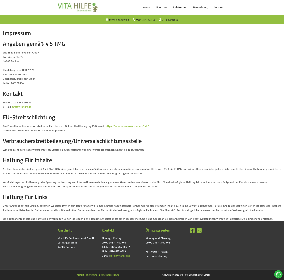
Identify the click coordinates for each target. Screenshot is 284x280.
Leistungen (180, 7)
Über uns (161, 7)
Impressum (91, 274)
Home (146, 7)
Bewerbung (200, 7)
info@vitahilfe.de (21, 106)
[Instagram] (199, 230)
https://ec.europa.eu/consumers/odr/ (127, 126)
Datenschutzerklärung (109, 274)
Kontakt (218, 7)
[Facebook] (192, 230)
